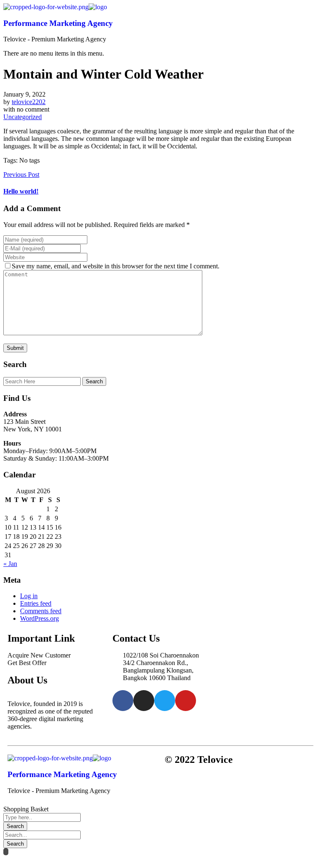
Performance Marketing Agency (58, 23)
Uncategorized (22, 116)
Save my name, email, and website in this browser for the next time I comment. (115, 266)
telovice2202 (29, 101)
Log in (29, 595)
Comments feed (40, 610)
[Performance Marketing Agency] (46, 6)
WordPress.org (39, 618)
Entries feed (35, 603)
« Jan (10, 563)
